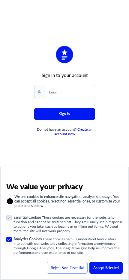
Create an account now (73, 131)
